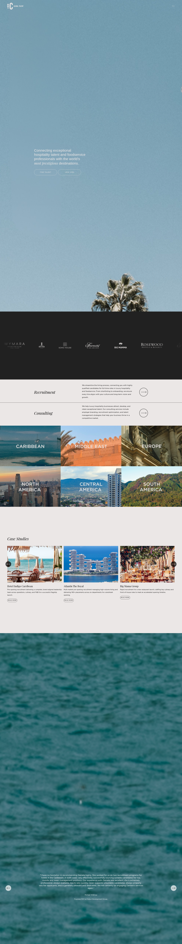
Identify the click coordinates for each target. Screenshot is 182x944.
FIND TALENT (45, 172)
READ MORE (12, 600)
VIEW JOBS (69, 172)
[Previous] (8, 564)
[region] (91, 574)
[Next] (174, 564)
